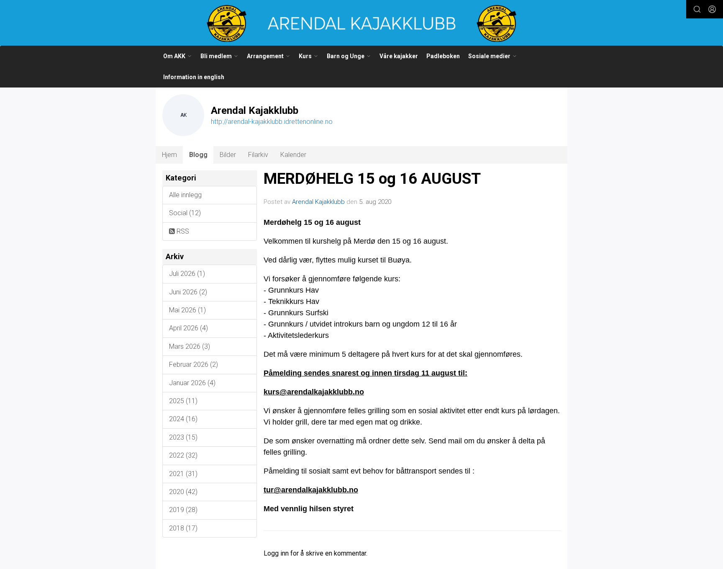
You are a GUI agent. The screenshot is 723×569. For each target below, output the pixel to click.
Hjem (169, 155)
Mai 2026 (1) (187, 310)
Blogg (198, 155)
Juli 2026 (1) (187, 274)
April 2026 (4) (188, 328)
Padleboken (443, 56)
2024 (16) (183, 419)
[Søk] (697, 9)
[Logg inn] (712, 9)
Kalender (293, 155)
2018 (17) (183, 528)
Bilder (228, 155)
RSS (182, 231)
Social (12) (185, 213)
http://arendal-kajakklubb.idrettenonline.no (272, 122)
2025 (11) (183, 401)
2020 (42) (183, 492)
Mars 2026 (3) (189, 346)
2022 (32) (183, 455)
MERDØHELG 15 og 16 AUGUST (372, 179)
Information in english (193, 77)
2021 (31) (183, 474)
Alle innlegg (185, 195)
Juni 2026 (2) (188, 292)
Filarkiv (258, 155)
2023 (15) (183, 437)
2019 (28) (183, 510)
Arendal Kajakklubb (318, 202)
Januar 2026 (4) (192, 383)
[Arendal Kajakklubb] (361, 23)
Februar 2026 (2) (193, 364)
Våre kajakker (398, 56)
